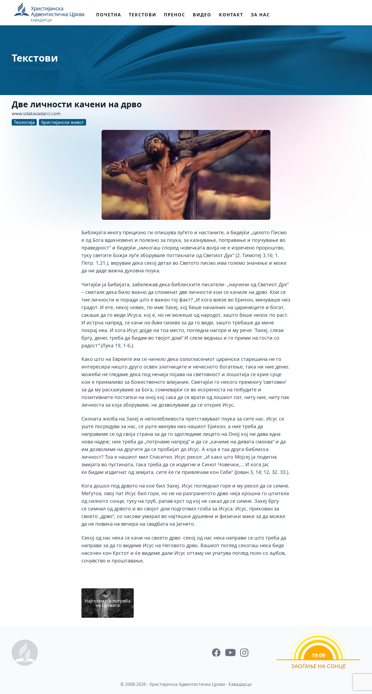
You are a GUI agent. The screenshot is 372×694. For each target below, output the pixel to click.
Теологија (24, 122)
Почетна (108, 15)
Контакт (231, 15)
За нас (260, 15)
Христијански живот (62, 122)
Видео (202, 15)
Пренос (174, 15)
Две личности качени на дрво (77, 104)
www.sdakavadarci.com (36, 114)
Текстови (142, 15)
